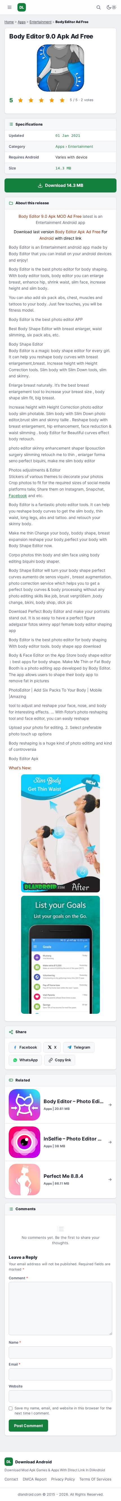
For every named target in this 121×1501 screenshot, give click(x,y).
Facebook (18, 495)
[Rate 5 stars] (62, 100)
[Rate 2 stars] (31, 100)
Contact (11, 1479)
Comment (18, 1278)
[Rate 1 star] (20, 100)
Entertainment (40, 22)
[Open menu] (10, 7)
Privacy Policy (63, 1479)
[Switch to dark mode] (111, 7)
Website (16, 1386)
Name (15, 1342)
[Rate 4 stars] (52, 100)
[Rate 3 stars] (41, 100)
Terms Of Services (95, 1479)
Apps (22, 22)
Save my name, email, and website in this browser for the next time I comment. (63, 1411)
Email (15, 1364)
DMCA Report (35, 1479)
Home (9, 22)
